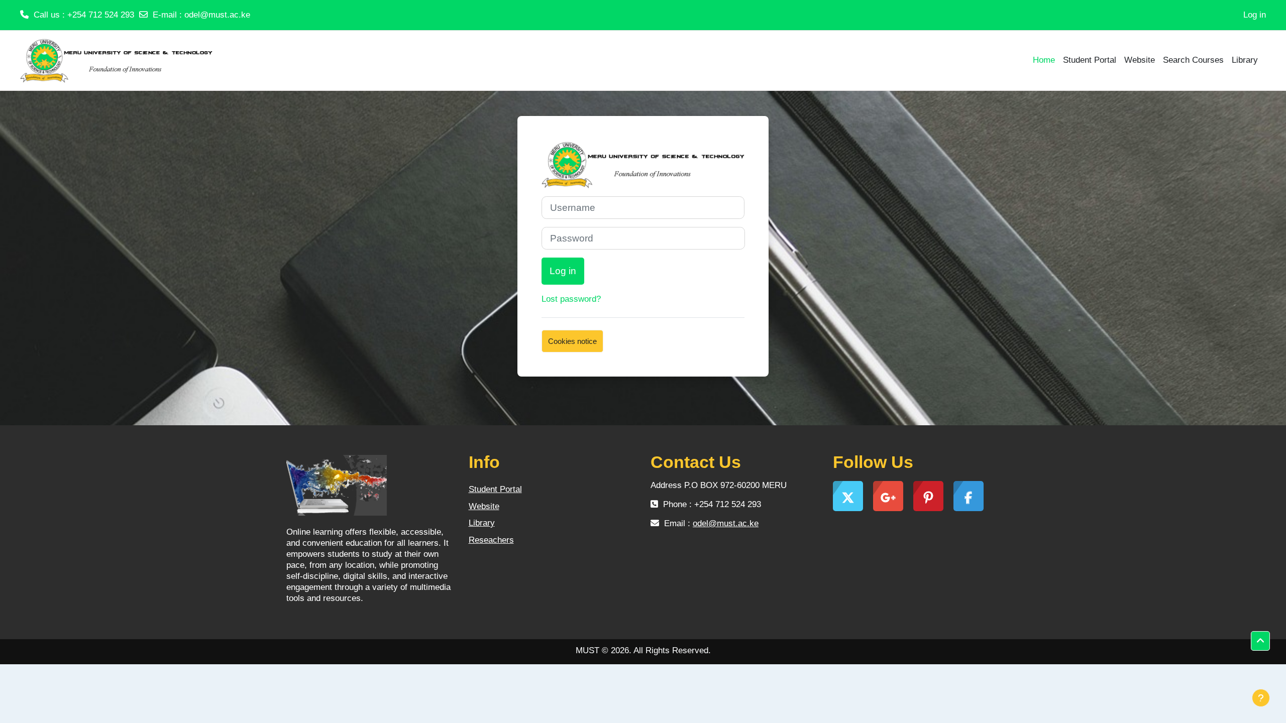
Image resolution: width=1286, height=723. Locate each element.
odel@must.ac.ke (217, 15)
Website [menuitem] (1139, 60)
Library (482, 523)
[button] (1260, 641)
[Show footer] (1261, 698)
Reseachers (491, 540)
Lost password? (571, 299)
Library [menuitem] (1245, 60)
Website (484, 506)
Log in (1254, 15)
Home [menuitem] (1044, 60)
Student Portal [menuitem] (1089, 60)
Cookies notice (572, 341)
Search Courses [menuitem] (1193, 60)
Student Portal (495, 489)
